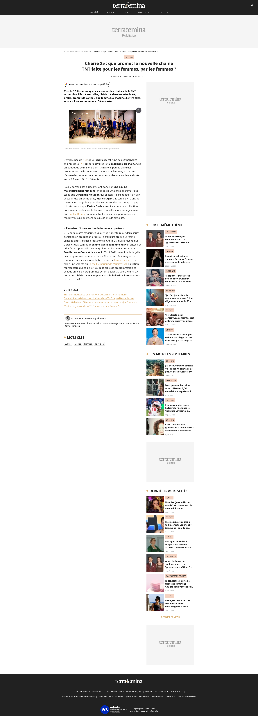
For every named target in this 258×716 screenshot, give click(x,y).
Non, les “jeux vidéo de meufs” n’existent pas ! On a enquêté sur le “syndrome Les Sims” (179, 507)
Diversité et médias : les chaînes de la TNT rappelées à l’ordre (99, 298)
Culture (111, 12)
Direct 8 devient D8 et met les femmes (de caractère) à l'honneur (100, 302)
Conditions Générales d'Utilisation (88, 691)
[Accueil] (129, 5)
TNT (81, 163)
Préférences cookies (187, 696)
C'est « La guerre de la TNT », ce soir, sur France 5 (91, 306)
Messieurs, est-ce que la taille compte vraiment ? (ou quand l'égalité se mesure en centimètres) (178, 526)
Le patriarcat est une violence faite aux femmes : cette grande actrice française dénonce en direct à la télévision (179, 262)
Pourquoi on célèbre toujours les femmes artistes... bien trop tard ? (179, 544)
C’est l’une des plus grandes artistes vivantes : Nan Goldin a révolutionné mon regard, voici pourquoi (179, 430)
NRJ (85, 159)
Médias (78, 344)
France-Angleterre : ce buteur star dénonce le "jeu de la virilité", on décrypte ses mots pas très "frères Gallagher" (179, 411)
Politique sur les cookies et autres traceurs (163, 691)
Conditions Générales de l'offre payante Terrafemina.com (123, 696)
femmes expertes (124, 260)
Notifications (157, 696)
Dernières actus (77, 51)
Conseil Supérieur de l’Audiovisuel (108, 264)
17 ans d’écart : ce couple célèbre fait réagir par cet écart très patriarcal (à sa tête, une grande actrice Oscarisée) (178, 340)
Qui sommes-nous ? (115, 691)
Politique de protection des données (78, 696)
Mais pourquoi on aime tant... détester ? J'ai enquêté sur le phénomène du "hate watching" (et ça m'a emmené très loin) (179, 391)
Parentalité (143, 12)
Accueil (66, 51)
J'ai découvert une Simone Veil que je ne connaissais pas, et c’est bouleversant (179, 368)
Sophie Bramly (77, 214)
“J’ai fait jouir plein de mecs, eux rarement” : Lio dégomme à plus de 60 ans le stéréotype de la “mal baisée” (179, 301)
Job (126, 12)
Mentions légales (134, 691)
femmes (88, 344)
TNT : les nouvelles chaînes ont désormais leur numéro (95, 294)
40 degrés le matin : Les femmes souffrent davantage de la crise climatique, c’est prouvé (178, 605)
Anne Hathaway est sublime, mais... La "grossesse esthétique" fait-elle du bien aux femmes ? (177, 242)
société (94, 12)
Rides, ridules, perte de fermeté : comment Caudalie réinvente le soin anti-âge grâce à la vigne (179, 585)
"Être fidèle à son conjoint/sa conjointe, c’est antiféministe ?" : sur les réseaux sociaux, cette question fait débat (179, 320)
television (99, 344)
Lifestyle (163, 12)
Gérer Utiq (170, 696)
